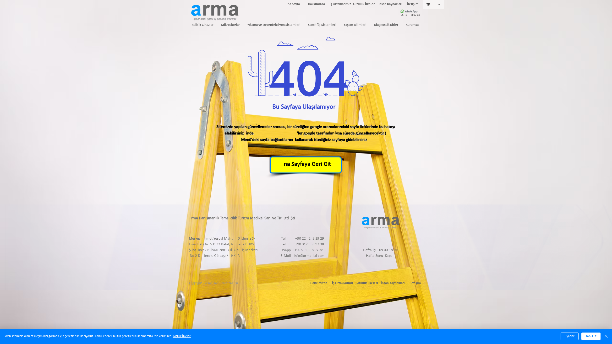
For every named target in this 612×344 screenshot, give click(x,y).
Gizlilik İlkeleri (182, 336)
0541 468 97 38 (410, 15)
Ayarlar (569, 336)
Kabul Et (590, 336)
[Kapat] (606, 336)
